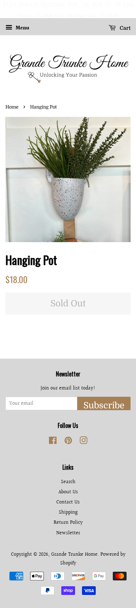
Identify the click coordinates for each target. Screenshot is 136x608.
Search (68, 482)
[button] (7, 9)
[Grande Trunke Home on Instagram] (83, 442)
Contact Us (68, 502)
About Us (68, 492)
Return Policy (68, 522)
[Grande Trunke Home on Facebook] (53, 442)
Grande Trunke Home (74, 554)
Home (11, 107)
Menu (21, 28)
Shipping (68, 512)
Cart (125, 28)
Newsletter (68, 533)
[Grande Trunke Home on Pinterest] (68, 442)
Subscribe (103, 405)
